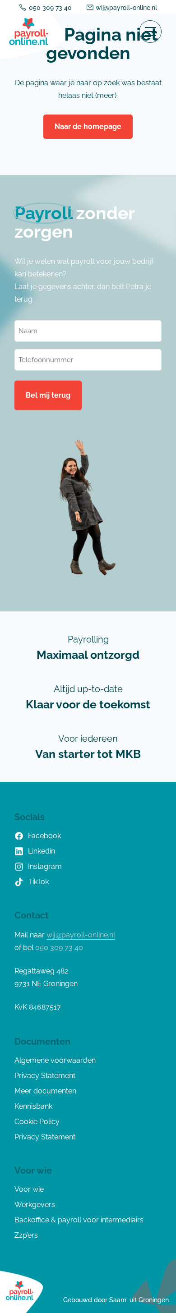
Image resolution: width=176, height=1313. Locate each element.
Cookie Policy (37, 1121)
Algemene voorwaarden (55, 1060)
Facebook (44, 835)
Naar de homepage (88, 126)
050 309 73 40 (50, 7)
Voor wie (29, 1189)
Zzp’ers (26, 1235)
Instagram (45, 866)
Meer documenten (45, 1091)
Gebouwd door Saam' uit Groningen (116, 1300)
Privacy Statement (44, 1075)
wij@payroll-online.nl (126, 7)
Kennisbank (33, 1106)
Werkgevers (34, 1204)
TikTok (38, 881)
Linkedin (41, 851)
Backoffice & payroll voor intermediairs (79, 1220)
